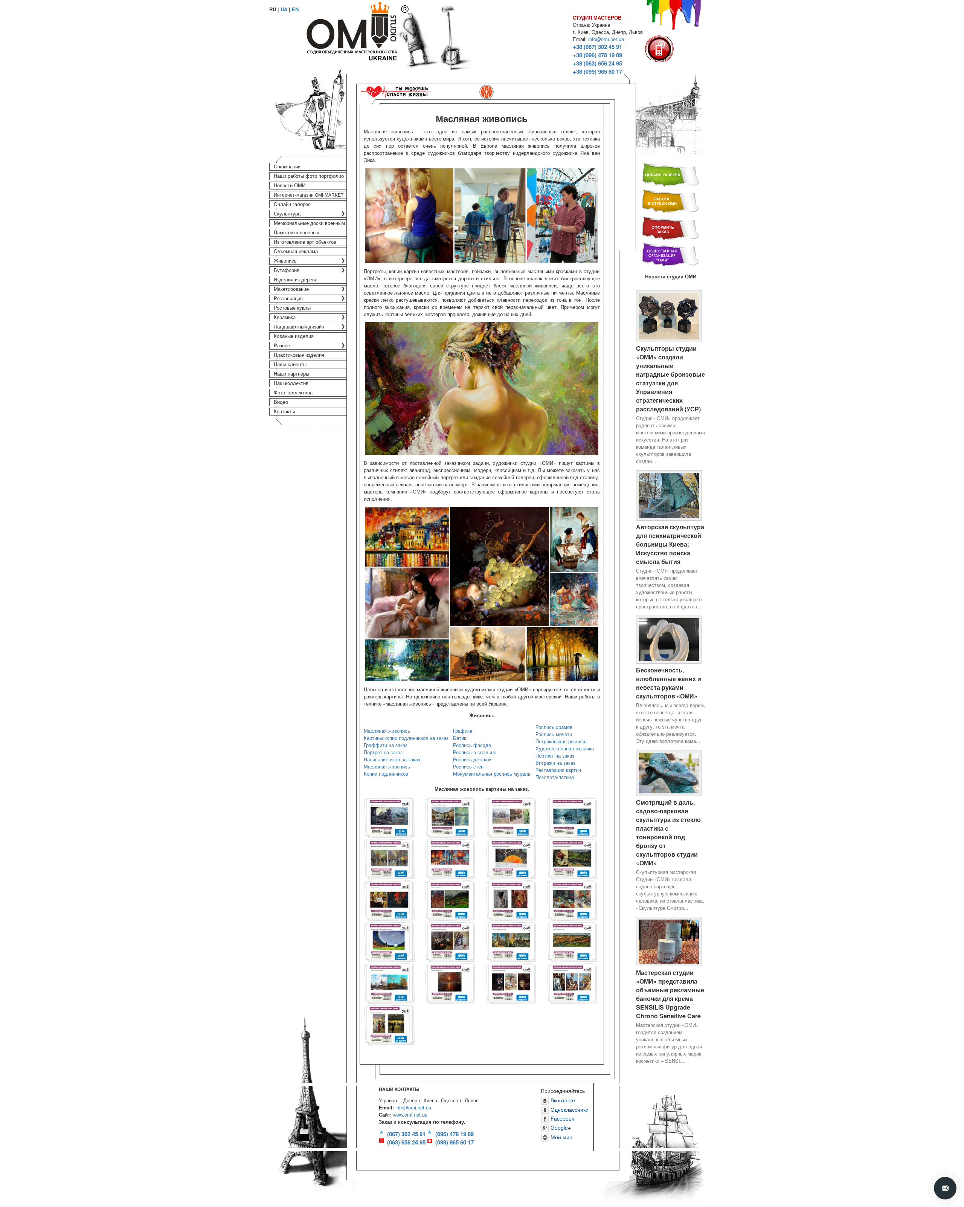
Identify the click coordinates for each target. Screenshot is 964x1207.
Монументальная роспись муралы (492, 773)
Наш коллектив (291, 383)
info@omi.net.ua (606, 39)
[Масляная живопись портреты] (511, 982)
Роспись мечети (553, 734)
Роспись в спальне (474, 752)
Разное (282, 345)
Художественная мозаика (564, 748)
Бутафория (286, 270)
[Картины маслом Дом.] (450, 899)
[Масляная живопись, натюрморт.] (572, 899)
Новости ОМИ (289, 185)
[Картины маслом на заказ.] (389, 816)
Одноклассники (569, 1109)
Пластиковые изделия (299, 355)
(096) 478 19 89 (454, 1134)
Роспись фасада (472, 745)
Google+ (560, 1127)
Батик (459, 737)
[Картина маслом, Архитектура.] (511, 941)
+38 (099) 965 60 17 (597, 71)
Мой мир (560, 1137)
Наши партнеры (291, 374)
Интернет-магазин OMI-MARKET (308, 195)
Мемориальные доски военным (309, 223)
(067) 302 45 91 (406, 1134)
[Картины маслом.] (389, 899)
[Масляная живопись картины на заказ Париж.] (389, 858)
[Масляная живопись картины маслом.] (511, 858)
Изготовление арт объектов (305, 242)
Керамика (285, 317)
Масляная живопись (387, 730)
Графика (462, 730)
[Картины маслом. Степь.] (572, 941)
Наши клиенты (290, 364)
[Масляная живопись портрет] (511, 899)
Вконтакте (562, 1100)
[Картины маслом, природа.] (511, 816)
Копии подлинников (386, 773)
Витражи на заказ (555, 762)
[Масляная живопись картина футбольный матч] (389, 941)
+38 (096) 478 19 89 (597, 55)
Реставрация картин (558, 769)
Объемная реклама (296, 251)
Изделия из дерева (295, 280)
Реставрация (288, 298)
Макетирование (291, 289)
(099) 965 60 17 (454, 1142)
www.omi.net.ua (410, 1114)
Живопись (285, 261)
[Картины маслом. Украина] (389, 982)
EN (295, 9)
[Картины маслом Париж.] (389, 1024)
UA (284, 9)
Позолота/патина (554, 777)
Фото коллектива (293, 393)
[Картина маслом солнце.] (450, 982)
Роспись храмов (553, 726)
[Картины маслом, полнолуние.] (572, 816)
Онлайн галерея (292, 204)
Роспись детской (472, 759)
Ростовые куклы (292, 308)
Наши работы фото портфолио (309, 176)
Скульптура (287, 214)
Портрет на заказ (383, 752)
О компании (287, 167)
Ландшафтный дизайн (299, 327)
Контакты (284, 411)
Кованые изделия (294, 336)
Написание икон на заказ (392, 759)
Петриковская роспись (561, 741)
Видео (281, 402)
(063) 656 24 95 (406, 1142)
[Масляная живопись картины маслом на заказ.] (450, 858)
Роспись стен (468, 766)
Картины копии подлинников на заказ (406, 737)
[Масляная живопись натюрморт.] (572, 982)
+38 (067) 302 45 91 (597, 47)
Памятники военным (297, 232)
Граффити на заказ (385, 745)
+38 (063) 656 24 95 (597, 63)
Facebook (561, 1118)
